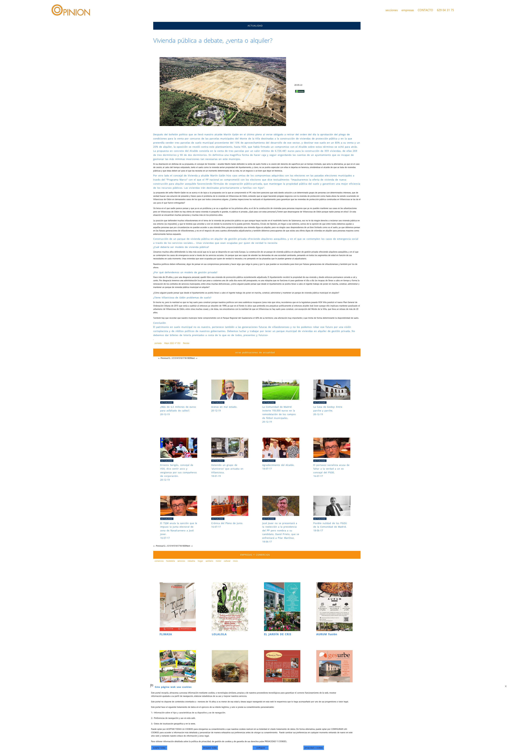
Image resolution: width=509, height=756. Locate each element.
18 (185, 358)
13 (175, 358)
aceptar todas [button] (159, 747)
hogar (200, 561)
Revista (186, 343)
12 (173, 358)
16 (181, 358)
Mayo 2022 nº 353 (172, 343)
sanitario (209, 561)
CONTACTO (425, 10)
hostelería (170, 561)
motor (218, 561)
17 (183, 358)
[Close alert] (506, 685)
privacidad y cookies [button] (314, 747)
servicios (181, 561)
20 (189, 358)
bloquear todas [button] (210, 747)
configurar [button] (260, 747)
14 (177, 358)
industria (191, 561)
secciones (391, 10)
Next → (194, 358)
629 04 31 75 (445, 10)
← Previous (163, 358)
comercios (159, 561)
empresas (408, 10)
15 (179, 358)
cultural (227, 561)
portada (158, 343)
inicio (235, 561)
